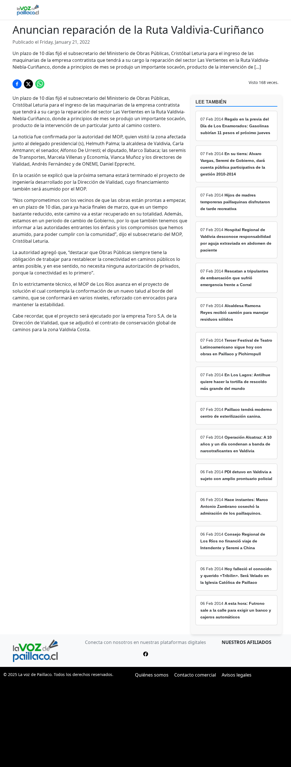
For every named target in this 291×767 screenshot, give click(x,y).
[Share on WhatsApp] (39, 83)
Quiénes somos (152, 675)
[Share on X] (28, 83)
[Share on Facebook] (17, 83)
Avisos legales (236, 675)
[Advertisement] (145, 724)
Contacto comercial (195, 675)
